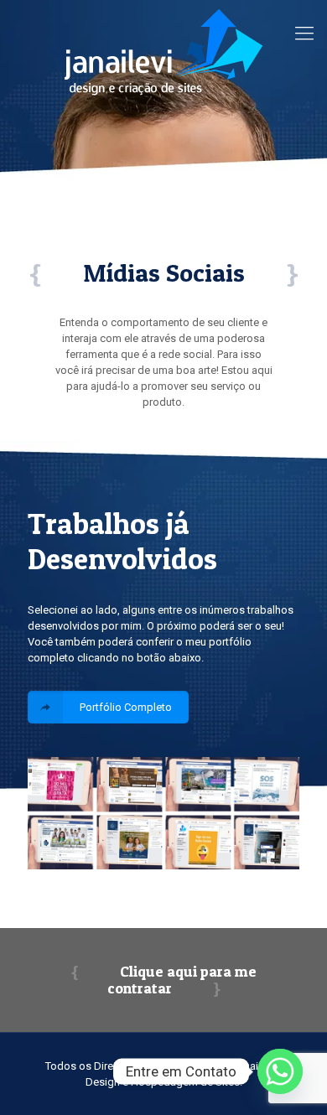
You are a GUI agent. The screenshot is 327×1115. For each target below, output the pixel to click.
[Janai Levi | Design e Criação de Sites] (163, 51)
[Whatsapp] (280, 1071)
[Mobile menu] (304, 33)
